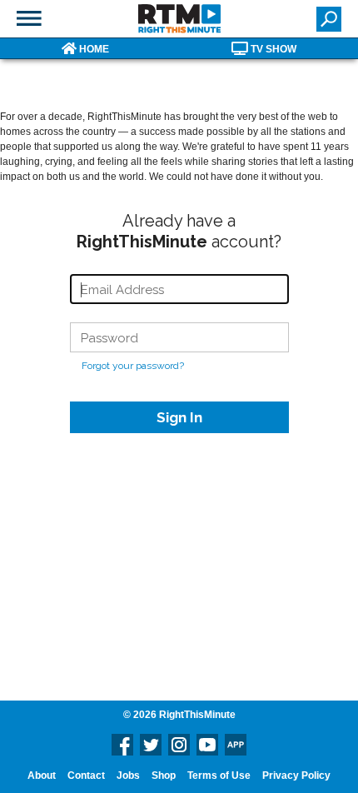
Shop (164, 775)
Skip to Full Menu (29, 18)
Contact (86, 775)
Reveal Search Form (328, 19)
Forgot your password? (133, 366)
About (41, 775)
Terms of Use (219, 775)
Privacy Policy (296, 775)
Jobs (128, 775)
